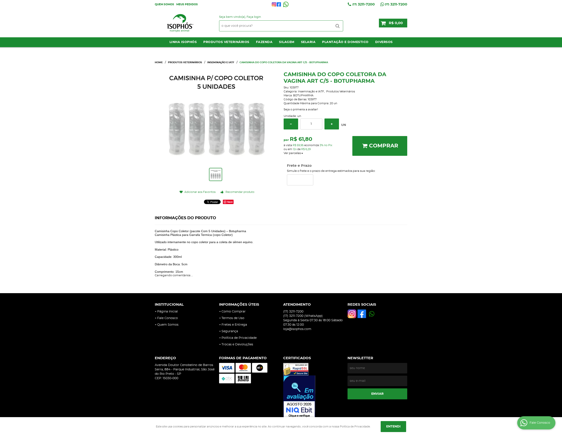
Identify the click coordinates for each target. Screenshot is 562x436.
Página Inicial (167, 311)
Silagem (286, 42)
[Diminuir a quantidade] (291, 123)
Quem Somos (164, 4)
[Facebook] (279, 4)
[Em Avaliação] (313, 396)
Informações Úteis (239, 304)
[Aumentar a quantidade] (331, 123)
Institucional (169, 304)
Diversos (384, 42)
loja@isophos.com (297, 329)
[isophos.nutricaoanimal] (274, 4)
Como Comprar (234, 311)
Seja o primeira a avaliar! (301, 109)
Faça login (254, 17)
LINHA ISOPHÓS (183, 42)
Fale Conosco (167, 318)
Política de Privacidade (239, 337)
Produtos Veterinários (226, 42)
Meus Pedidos (187, 4)
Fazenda (264, 42)
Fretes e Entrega (234, 324)
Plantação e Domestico (345, 42)
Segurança (230, 331)
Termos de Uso (233, 318)
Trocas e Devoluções (237, 344)
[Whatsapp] (285, 4)
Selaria (308, 42)
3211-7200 (363, 4)
